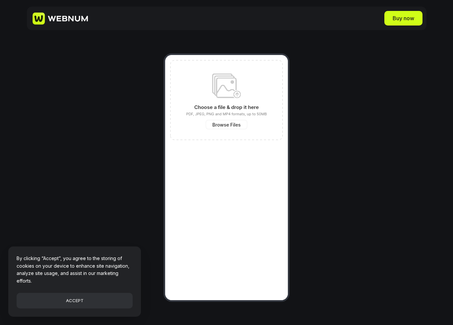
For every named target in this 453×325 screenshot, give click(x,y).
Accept (75, 300)
